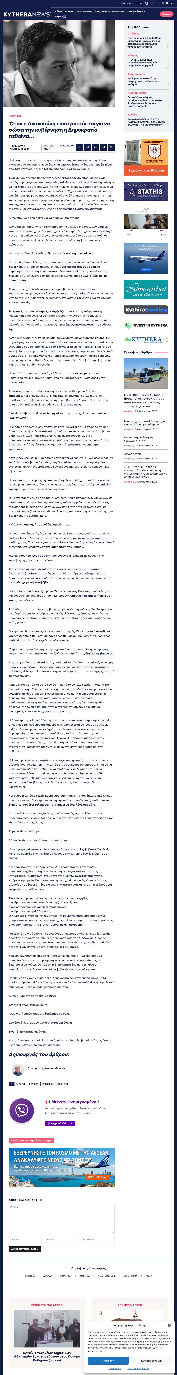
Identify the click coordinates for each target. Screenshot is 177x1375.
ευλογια (33, 1084)
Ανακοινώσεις (137, 74)
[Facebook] (159, 3)
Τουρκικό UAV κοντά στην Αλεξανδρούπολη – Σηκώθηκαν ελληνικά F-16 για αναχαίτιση (146, 122)
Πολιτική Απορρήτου (139, 1368)
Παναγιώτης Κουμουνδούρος (20, 147)
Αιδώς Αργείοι (133, 453)
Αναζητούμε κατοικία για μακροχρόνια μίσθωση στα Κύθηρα (144, 81)
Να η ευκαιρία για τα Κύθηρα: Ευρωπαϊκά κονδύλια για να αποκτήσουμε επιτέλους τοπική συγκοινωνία (145, 42)
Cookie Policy (115, 1368)
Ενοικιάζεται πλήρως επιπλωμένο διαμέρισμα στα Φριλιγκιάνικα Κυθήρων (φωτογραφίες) (145, 101)
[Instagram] (163, 3)
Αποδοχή (108, 1360)
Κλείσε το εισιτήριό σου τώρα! (31, 1140)
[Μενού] (156, 14)
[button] (170, 1325)
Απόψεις (133, 33)
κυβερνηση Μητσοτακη (55, 1084)
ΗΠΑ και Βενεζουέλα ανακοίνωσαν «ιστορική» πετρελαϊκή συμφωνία (142, 62)
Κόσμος (133, 55)
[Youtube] (167, 3)
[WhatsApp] (87, 147)
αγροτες (21, 1084)
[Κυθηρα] (27, 14)
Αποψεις (15, 115)
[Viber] (111, 147)
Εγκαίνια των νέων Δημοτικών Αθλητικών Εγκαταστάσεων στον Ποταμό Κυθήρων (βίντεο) (47, 1356)
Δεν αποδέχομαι (151, 1360)
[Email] (103, 147)
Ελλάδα (132, 114)
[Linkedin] (171, 3)
